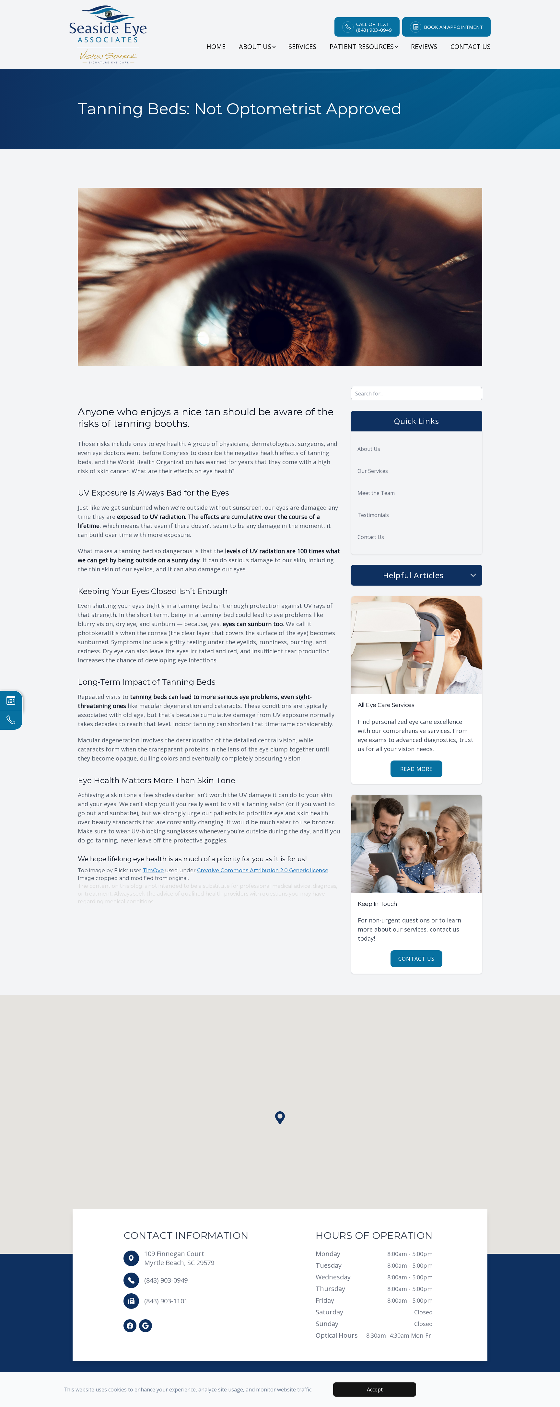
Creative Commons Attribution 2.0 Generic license (262, 870)
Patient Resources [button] (362, 46)
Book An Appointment (453, 27)
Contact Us (470, 46)
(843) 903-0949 (166, 1280)
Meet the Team (376, 493)
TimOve (153, 870)
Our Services (372, 471)
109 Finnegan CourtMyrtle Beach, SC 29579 (179, 1258)
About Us (368, 448)
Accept (375, 1389)
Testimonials (373, 515)
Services (302, 46)
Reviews (424, 46)
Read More (416, 768)
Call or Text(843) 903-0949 (374, 27)
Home (216, 46)
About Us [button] (255, 46)
